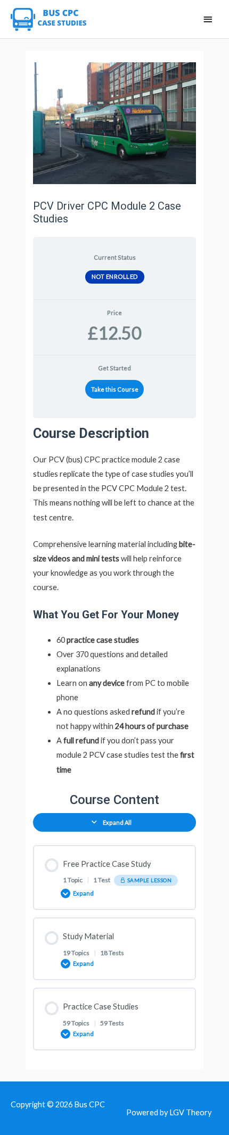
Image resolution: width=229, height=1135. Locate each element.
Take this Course (114, 389)
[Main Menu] (207, 20)
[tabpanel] (114, 601)
